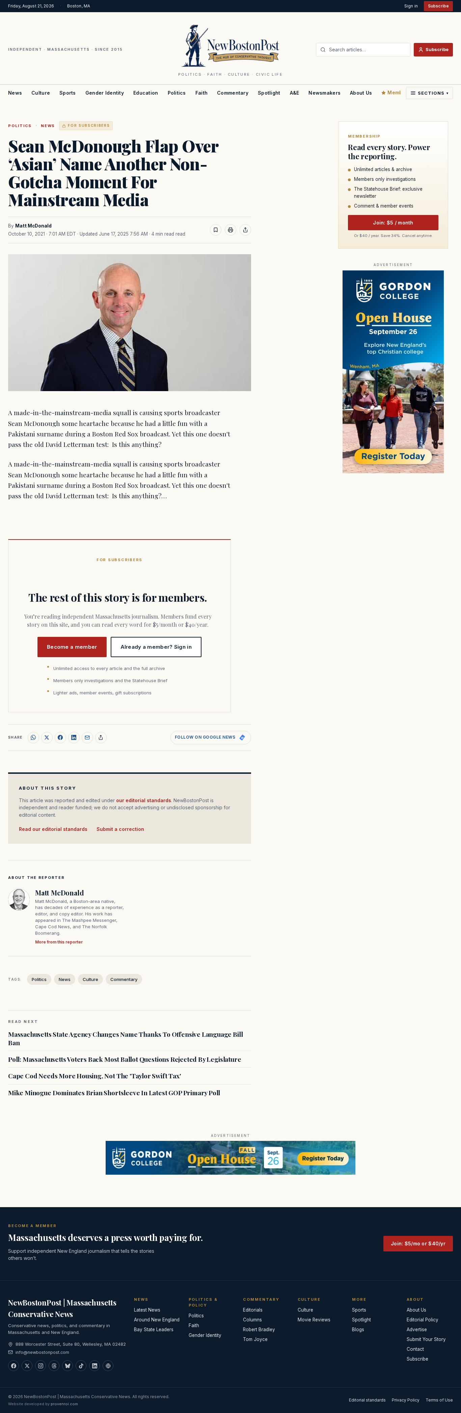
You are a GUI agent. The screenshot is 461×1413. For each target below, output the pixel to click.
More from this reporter (59, 941)
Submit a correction (120, 829)
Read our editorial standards (53, 829)
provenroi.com (64, 1404)
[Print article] (230, 230)
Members (398, 92)
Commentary (232, 93)
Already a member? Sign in (156, 647)
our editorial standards (143, 800)
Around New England (157, 1319)
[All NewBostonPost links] (108, 1365)
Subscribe (438, 5)
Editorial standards (367, 1400)
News (15, 93)
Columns (252, 1319)
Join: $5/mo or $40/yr (418, 1243)
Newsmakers (324, 93)
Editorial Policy (422, 1319)
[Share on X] (47, 737)
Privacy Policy (405, 1400)
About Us (361, 93)
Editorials (253, 1310)
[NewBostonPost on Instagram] (40, 1365)
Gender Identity (104, 93)
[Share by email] (87, 737)
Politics (177, 93)
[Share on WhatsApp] (33, 737)
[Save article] (215, 230)
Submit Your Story (426, 1339)
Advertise (417, 1329)
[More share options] (101, 737)
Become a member (72, 647)
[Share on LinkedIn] (74, 737)
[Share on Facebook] (60, 737)
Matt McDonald (33, 226)
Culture (40, 93)
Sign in (411, 5)
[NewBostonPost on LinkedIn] (94, 1365)
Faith (201, 93)
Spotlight (269, 93)
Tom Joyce (255, 1339)
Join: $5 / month (393, 222)
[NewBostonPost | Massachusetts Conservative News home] (230, 45)
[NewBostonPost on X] (27, 1365)
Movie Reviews (314, 1319)
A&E (294, 93)
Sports (67, 93)
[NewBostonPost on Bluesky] (67, 1365)
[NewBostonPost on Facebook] (13, 1365)
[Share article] (245, 230)
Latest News (147, 1310)
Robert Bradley (259, 1329)
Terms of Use (439, 1400)
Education (145, 93)
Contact (415, 1349)
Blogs (358, 1329)
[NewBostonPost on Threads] (54, 1365)
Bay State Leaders (153, 1329)
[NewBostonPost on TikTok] (81, 1365)
